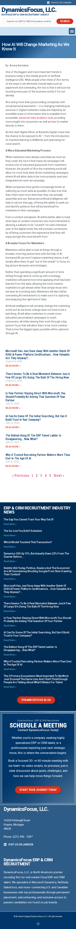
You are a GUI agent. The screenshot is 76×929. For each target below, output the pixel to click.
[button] (72, 31)
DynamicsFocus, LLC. (29, 9)
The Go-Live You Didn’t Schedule (23, 530)
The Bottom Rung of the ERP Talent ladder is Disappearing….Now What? (33, 437)
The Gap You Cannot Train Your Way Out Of (28, 519)
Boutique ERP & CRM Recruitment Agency (25, 14)
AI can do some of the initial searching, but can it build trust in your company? (36, 417)
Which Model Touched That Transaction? (28, 542)
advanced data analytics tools (36, 117)
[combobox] (29, 21)
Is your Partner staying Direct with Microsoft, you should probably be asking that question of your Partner (35, 396)
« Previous (20, 475)
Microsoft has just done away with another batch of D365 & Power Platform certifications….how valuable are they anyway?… (38, 354)
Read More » (13, 365)
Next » (59, 475)
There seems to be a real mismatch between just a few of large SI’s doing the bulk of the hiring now (38, 375)
